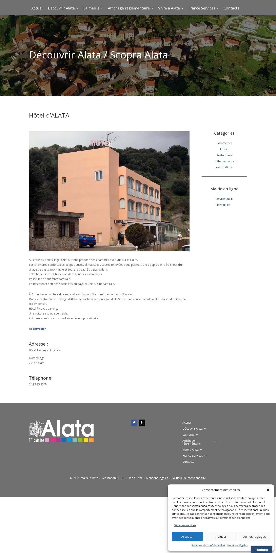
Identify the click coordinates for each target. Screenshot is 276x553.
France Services (201, 8)
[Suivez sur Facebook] (134, 423)
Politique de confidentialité (188, 478)
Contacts (231, 8)
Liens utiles (223, 205)
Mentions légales (237, 545)
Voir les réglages (254, 536)
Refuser (220, 536)
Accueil (37, 8)
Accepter (187, 536)
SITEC (120, 478)
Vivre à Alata (169, 8)
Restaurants (224, 155)
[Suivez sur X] (142, 423)
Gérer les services (185, 525)
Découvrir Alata (61, 8)
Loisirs (224, 149)
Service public (224, 199)
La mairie (91, 8)
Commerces (224, 143)
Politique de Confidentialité (208, 545)
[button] (268, 490)
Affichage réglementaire (129, 8)
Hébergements (224, 161)
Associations (224, 167)
